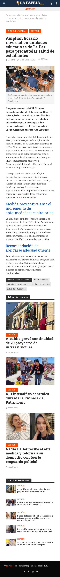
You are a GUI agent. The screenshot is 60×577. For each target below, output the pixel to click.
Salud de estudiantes (16, 289)
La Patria (11, 60)
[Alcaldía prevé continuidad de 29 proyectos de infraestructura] (30, 316)
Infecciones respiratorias (17, 284)
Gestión (35, 31)
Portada (9, 15)
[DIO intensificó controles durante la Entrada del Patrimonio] (30, 371)
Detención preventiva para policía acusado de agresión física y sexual (34, 530)
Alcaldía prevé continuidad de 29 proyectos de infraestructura (29, 343)
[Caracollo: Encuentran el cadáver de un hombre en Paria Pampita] (11, 542)
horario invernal (41, 279)
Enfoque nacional (17, 31)
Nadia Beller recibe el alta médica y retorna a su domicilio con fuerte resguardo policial (28, 455)
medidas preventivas (41, 284)
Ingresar (31, 8)
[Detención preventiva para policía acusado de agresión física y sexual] (11, 529)
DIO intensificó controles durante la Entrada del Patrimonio (27, 398)
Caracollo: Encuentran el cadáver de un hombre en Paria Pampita (35, 543)
